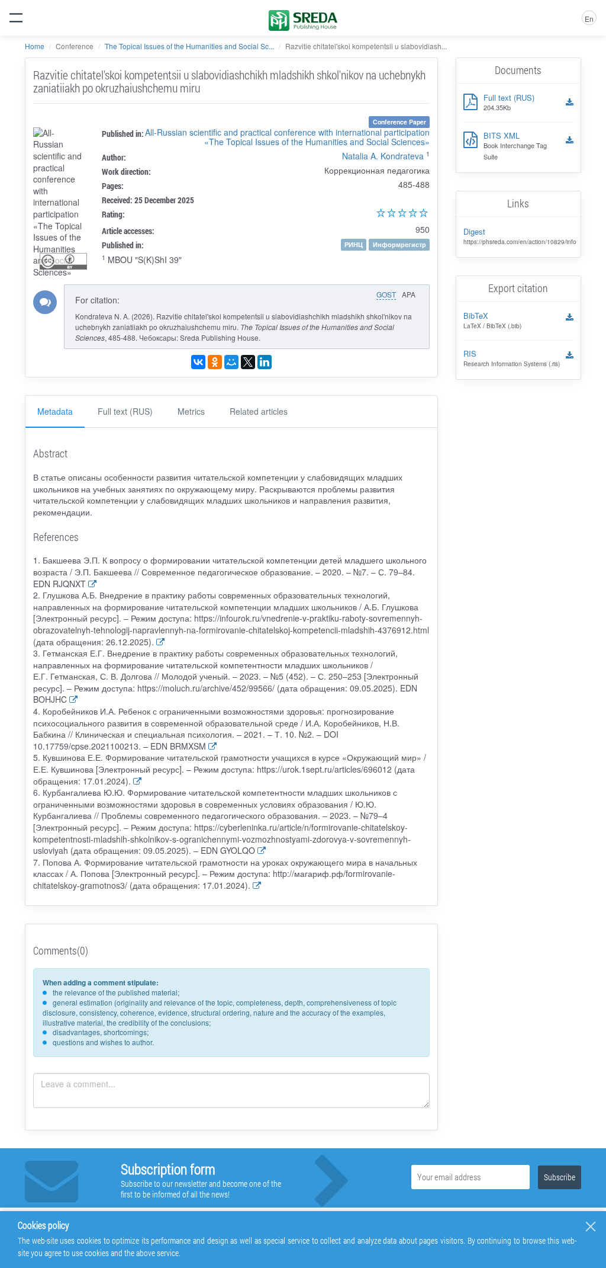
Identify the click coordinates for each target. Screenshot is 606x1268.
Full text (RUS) (125, 411)
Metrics (191, 411)
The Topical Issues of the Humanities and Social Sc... (189, 46)
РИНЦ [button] (353, 244)
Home (34, 46)
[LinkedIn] (264, 362)
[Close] (590, 1226)
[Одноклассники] (215, 362)
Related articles (259, 411)
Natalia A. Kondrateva (383, 156)
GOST (386, 294)
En (589, 19)
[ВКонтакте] (198, 362)
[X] (248, 362)
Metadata (55, 411)
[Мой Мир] (231, 362)
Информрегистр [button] (399, 244)
